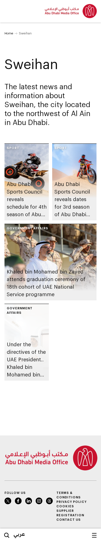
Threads (49, 501)
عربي (19, 534)
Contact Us (68, 519)
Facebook (18, 501)
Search (7, 535)
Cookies (65, 506)
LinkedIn (28, 501)
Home (8, 33)
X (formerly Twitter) (7, 501)
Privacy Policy (71, 501)
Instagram (39, 501)
